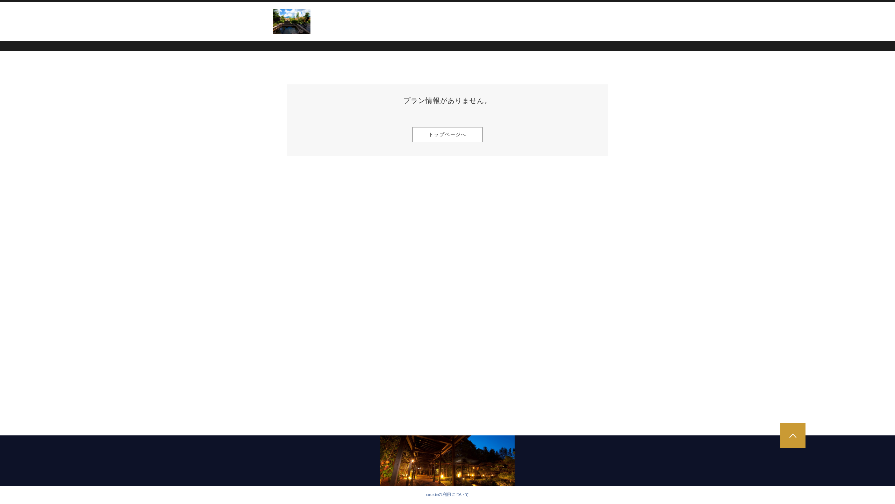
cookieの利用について (447, 494)
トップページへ (447, 134)
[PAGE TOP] (793, 435)
